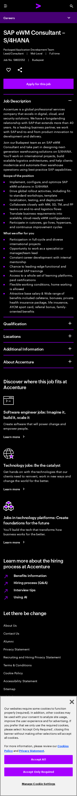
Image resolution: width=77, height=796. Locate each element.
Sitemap (9, 688)
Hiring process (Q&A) (30, 582)
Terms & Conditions (17, 665)
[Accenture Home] (38, 6)
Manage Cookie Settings (38, 783)
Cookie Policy (13, 673)
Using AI (20, 596)
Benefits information (30, 575)
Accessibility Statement (20, 681)
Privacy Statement (16, 649)
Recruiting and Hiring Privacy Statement (32, 657)
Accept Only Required (38, 771)
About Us (9, 625)
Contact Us (11, 633)
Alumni (8, 641)
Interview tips (25, 589)
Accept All (38, 759)
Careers (9, 18)
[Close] (72, 702)
